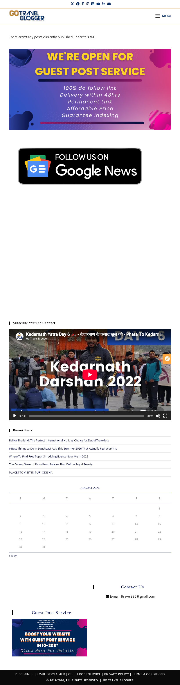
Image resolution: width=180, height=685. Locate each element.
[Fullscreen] (165, 416)
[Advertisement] (90, 257)
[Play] (15, 416)
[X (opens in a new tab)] (72, 4)
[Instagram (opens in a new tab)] (87, 4)
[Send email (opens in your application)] (108, 4)
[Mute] (158, 416)
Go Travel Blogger (118, 680)
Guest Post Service (84, 674)
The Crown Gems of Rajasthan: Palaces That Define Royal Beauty (51, 464)
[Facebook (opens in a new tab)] (78, 4)
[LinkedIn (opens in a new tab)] (92, 4)
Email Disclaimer (51, 674)
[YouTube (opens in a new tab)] (98, 4)
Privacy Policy (116, 674)
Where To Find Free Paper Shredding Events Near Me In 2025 (48, 456)
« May (13, 556)
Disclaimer (24, 674)
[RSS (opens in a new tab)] (103, 4)
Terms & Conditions (148, 674)
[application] (90, 374)
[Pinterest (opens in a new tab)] (83, 4)
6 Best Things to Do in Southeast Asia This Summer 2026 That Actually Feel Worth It (63, 448)
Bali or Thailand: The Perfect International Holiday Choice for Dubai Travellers (59, 440)
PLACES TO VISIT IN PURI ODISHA (30, 472)
